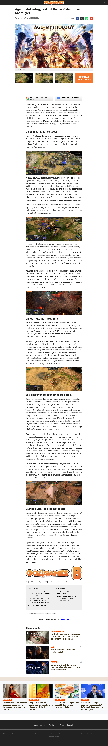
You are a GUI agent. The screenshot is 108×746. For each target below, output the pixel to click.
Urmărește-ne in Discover (70, 98)
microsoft (48, 613)
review (54, 613)
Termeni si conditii (67, 725)
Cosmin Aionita (25, 18)
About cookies (39, 725)
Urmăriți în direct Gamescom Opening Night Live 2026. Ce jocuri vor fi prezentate (66, 667)
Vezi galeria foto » (84, 77)
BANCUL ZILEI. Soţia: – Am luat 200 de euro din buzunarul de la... (67, 705)
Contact (52, 725)
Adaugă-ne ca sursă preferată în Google (41, 98)
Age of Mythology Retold (37, 613)
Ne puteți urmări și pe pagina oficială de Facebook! (47, 582)
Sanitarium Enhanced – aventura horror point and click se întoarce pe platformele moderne (65, 636)
